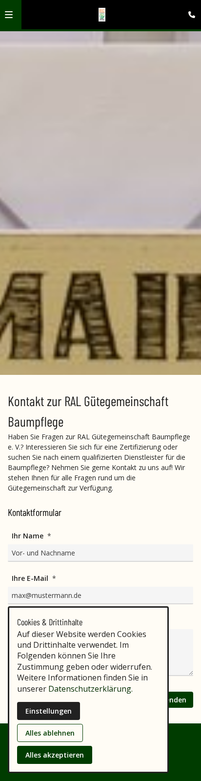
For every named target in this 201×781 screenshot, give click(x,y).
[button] (9, 14)
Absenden (169, 699)
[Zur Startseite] (102, 14)
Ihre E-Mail (31, 578)
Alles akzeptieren (54, 755)
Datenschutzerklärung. (90, 688)
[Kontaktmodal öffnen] (189, 11)
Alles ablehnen (50, 733)
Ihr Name (28, 535)
